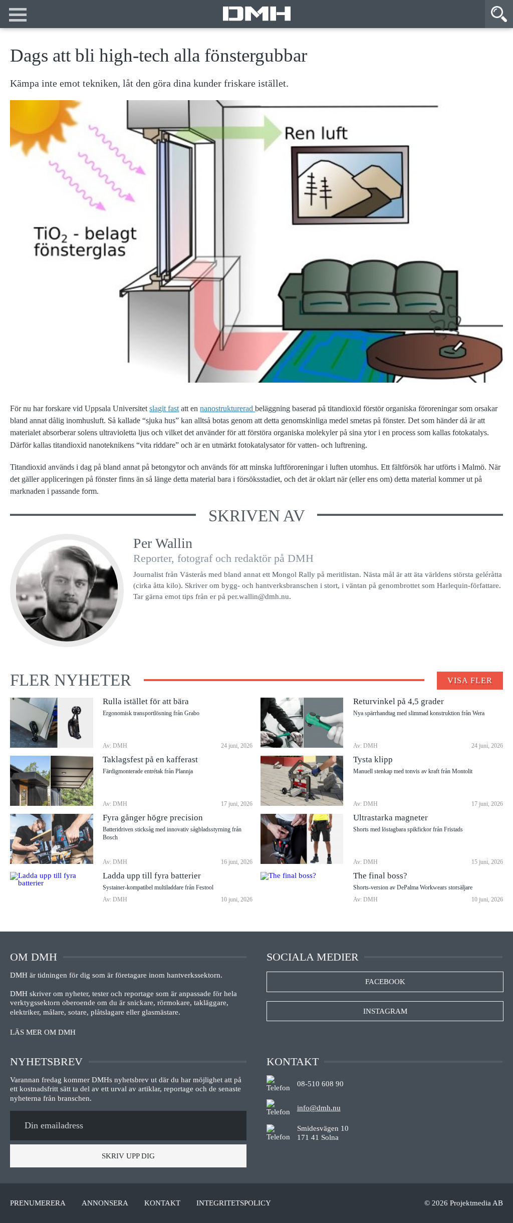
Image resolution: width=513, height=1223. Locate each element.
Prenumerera (38, 1203)
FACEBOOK (385, 982)
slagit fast (164, 408)
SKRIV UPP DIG (128, 1156)
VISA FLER (469, 680)
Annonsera (105, 1203)
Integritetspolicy (233, 1203)
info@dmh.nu (319, 1108)
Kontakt (162, 1203)
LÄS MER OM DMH (43, 1032)
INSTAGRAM (385, 1011)
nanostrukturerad (227, 408)
